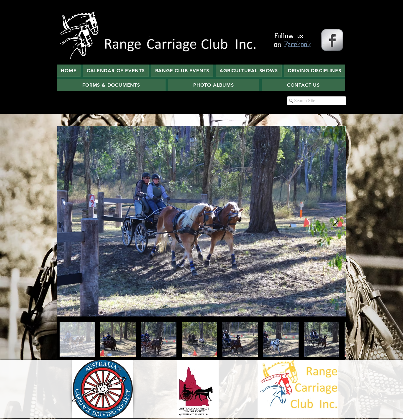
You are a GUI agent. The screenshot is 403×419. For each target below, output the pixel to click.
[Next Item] (335, 221)
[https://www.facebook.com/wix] (332, 40)
